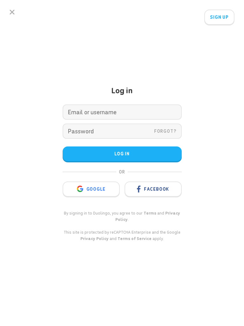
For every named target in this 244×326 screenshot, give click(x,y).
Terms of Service (135, 238)
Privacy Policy (94, 238)
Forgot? (165, 131)
